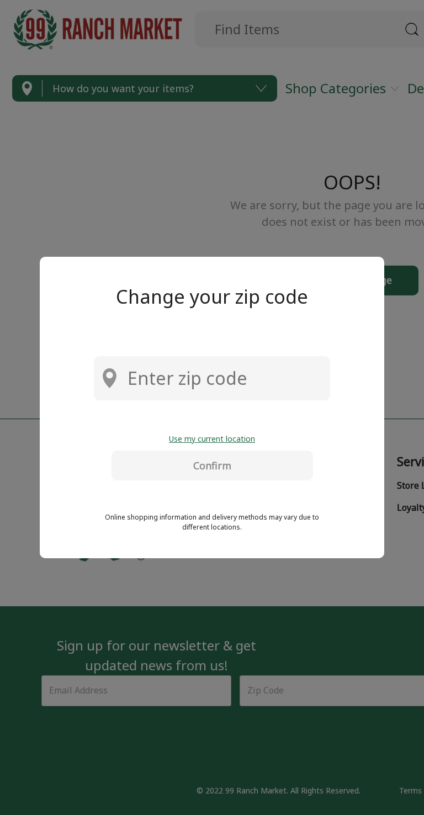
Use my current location (212, 438)
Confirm (212, 465)
